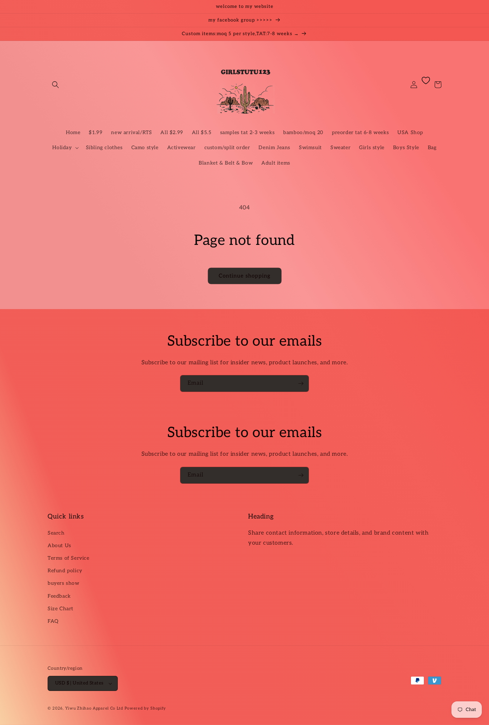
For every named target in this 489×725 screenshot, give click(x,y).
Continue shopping (245, 276)
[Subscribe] (301, 383)
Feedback (59, 596)
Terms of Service (68, 558)
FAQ (53, 621)
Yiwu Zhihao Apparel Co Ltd (94, 708)
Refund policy (65, 571)
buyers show (63, 583)
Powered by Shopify (145, 708)
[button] (55, 85)
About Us (59, 545)
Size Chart (60, 609)
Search (56, 533)
